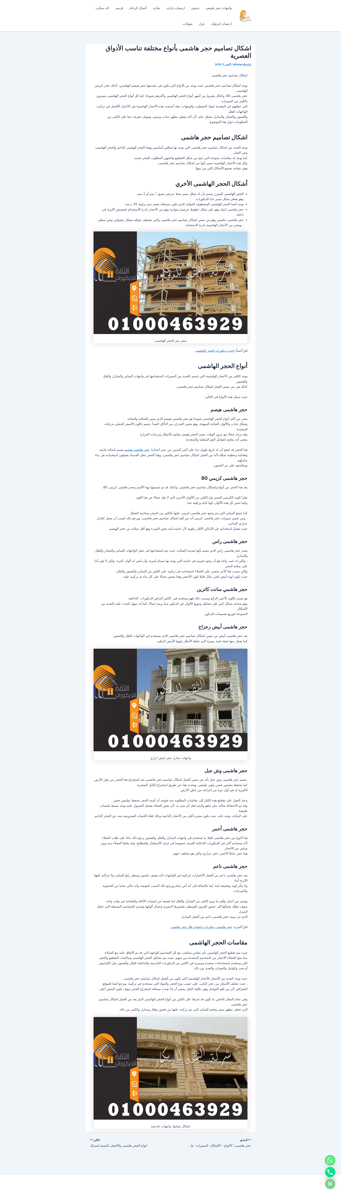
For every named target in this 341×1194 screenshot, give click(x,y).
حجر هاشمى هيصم (137, 450)
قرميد (119, 8)
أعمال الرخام (138, 8)
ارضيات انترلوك (221, 24)
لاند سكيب (102, 8)
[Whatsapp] (330, 1160)
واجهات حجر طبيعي (219, 8)
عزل (202, 24)
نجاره (156, 8)
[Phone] (330, 1172)
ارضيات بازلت (175, 8)
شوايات (187, 24)
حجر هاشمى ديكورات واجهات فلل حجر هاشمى (201, 927)
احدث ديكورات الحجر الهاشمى (214, 351)
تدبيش (195, 8)
